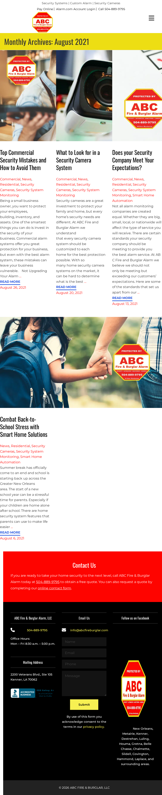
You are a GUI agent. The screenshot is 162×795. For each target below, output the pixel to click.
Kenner (142, 734)
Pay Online (45, 9)
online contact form (54, 588)
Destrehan (130, 739)
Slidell (126, 754)
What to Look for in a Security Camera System (78, 160)
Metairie (128, 734)
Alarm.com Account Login (75, 9)
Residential (9, 184)
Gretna (137, 744)
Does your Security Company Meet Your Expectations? (133, 160)
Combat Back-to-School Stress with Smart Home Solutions (23, 426)
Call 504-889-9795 (111, 9)
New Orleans (143, 729)
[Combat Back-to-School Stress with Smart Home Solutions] (81, 362)
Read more (10, 282)
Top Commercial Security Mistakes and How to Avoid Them (23, 160)
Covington (140, 754)
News (26, 179)
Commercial (10, 179)
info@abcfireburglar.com (89, 630)
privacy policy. (94, 727)
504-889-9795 (47, 582)
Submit (84, 705)
